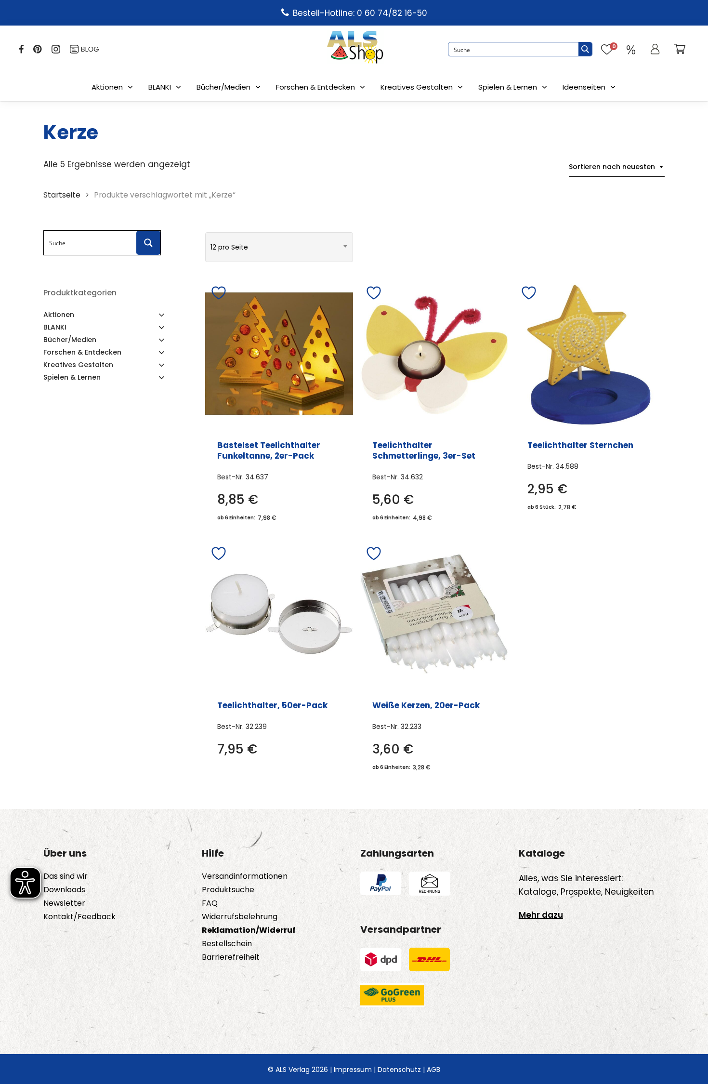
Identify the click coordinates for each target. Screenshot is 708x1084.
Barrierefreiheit (231, 957)
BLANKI (159, 87)
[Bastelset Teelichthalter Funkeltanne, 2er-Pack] (279, 353)
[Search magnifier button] (585, 49)
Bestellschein (227, 944)
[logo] (355, 49)
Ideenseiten (584, 87)
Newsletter (64, 903)
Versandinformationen (245, 876)
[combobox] (617, 167)
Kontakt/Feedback (79, 917)
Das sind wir (65, 876)
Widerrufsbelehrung (239, 917)
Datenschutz (399, 1069)
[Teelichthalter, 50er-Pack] (279, 614)
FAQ (210, 903)
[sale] (631, 49)
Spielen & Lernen (507, 87)
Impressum (353, 1069)
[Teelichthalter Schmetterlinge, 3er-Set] (434, 353)
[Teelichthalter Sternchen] (589, 353)
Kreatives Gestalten (416, 87)
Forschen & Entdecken (315, 87)
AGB (433, 1069)
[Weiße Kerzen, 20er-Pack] (434, 614)
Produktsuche (228, 890)
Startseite (61, 195)
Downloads (64, 890)
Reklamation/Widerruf (249, 930)
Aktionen (107, 87)
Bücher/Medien (223, 87)
